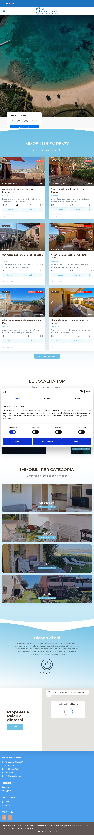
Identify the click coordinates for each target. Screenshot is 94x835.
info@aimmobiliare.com (13, 776)
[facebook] (4, 817)
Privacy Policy (52, 831)
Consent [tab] (16, 398)
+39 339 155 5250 (11, 769)
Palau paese (8, 184)
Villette (47, 594)
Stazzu (47, 533)
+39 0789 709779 (11, 765)
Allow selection (47, 441)
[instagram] (10, 817)
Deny (17, 441)
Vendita (7, 805)
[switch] (35, 432)
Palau (15, 184)
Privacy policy (6, 791)
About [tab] (77, 398)
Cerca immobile (24, 127)
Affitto (6, 802)
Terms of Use (41, 831)
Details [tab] (47, 398)
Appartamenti (47, 502)
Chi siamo (5, 787)
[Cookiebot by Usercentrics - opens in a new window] (81, 391)
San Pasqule (8, 250)
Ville (47, 563)
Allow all (76, 441)
